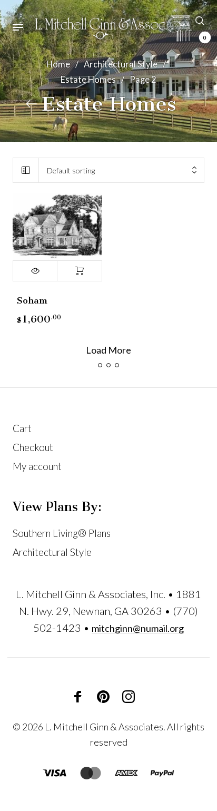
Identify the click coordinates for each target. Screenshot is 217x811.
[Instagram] (128, 696)
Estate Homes (88, 79)
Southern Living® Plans (62, 533)
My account (37, 466)
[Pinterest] (103, 696)
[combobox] (121, 170)
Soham (32, 300)
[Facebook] (78, 696)
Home (58, 64)
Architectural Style (120, 64)
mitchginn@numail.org (138, 628)
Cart (22, 428)
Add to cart (79, 270)
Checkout (33, 447)
